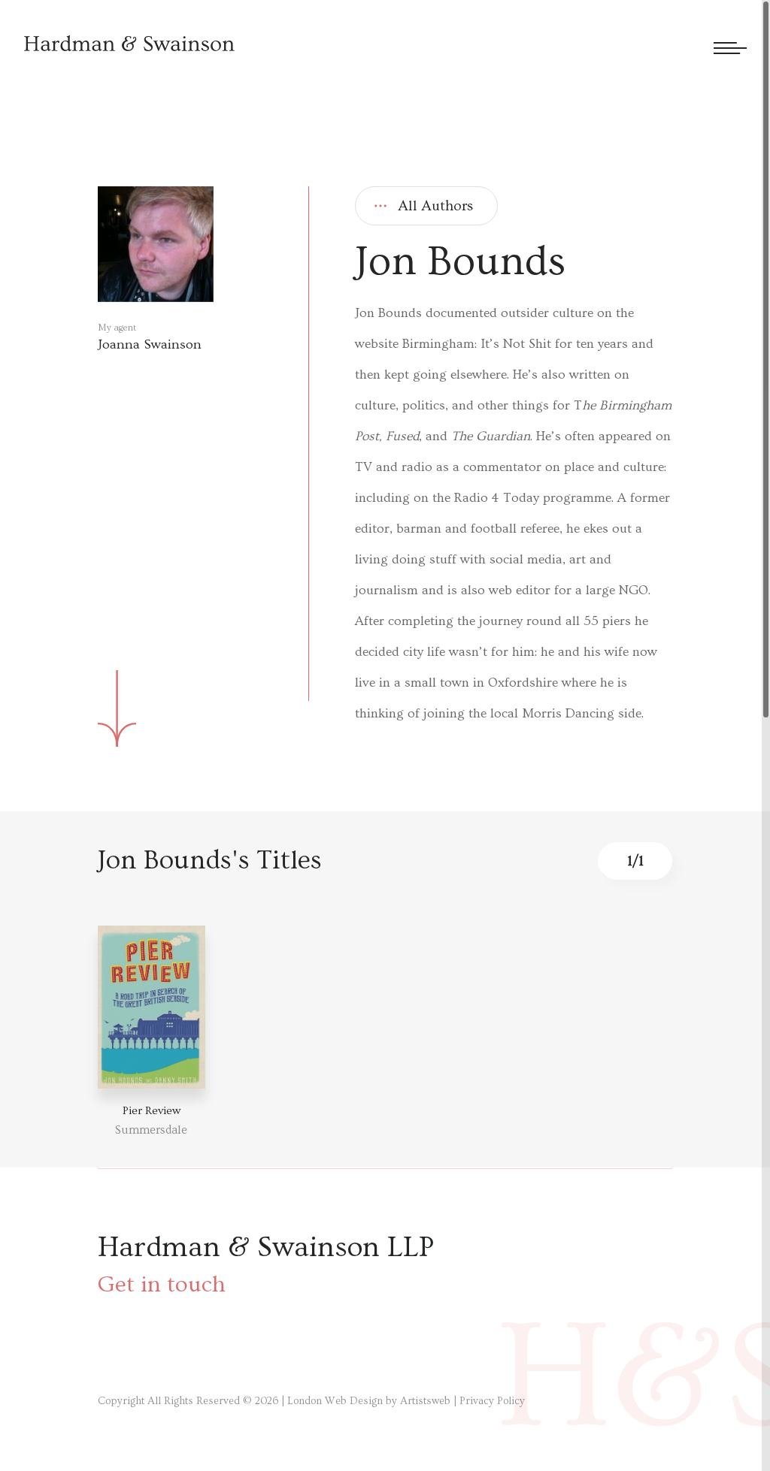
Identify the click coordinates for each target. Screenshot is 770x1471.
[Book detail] (151, 1007)
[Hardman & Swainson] (129, 43)
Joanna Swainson (150, 344)
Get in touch (162, 1284)
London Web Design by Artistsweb (368, 1401)
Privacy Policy (492, 1401)
